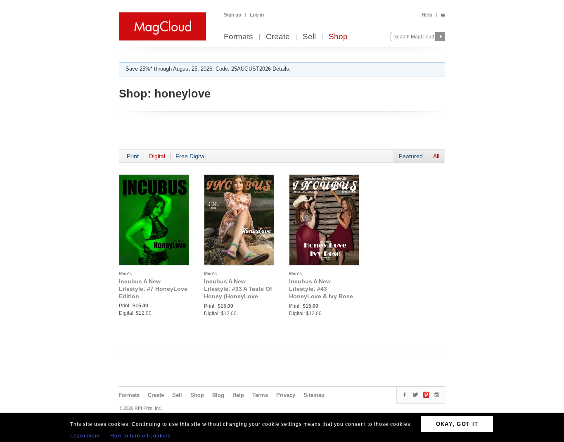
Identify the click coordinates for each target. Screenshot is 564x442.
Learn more (85, 436)
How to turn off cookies (140, 436)
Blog (218, 395)
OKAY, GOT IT (457, 424)
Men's (125, 273)
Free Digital (190, 156)
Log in (257, 15)
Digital (157, 156)
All (436, 156)
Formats (238, 37)
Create (278, 37)
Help (427, 15)
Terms (260, 395)
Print (133, 156)
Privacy (285, 395)
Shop (338, 37)
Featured (411, 156)
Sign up (232, 15)
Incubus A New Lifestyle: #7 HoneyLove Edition (153, 288)
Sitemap (314, 395)
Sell (309, 37)
